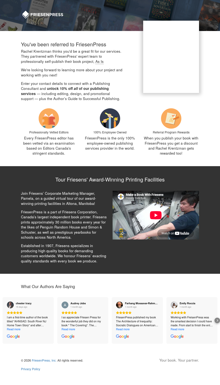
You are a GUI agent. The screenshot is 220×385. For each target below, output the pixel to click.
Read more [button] (13, 329)
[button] (3, 320)
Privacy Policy (30, 369)
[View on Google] (10, 304)
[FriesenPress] (45, 11)
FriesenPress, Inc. (44, 360)
